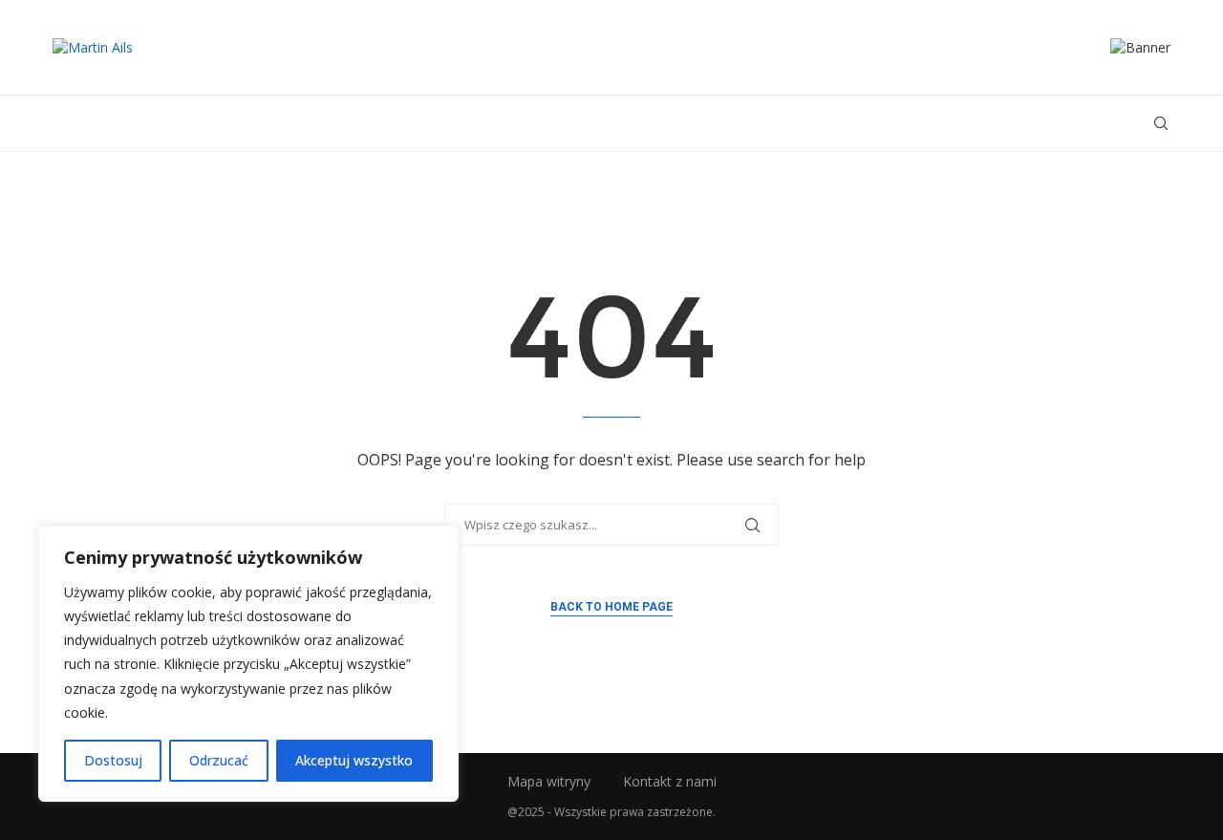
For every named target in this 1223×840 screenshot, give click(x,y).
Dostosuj (113, 760)
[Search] (1160, 123)
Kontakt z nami (670, 781)
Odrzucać (218, 760)
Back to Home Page (611, 607)
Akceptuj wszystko (354, 760)
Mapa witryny (548, 781)
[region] (248, 664)
